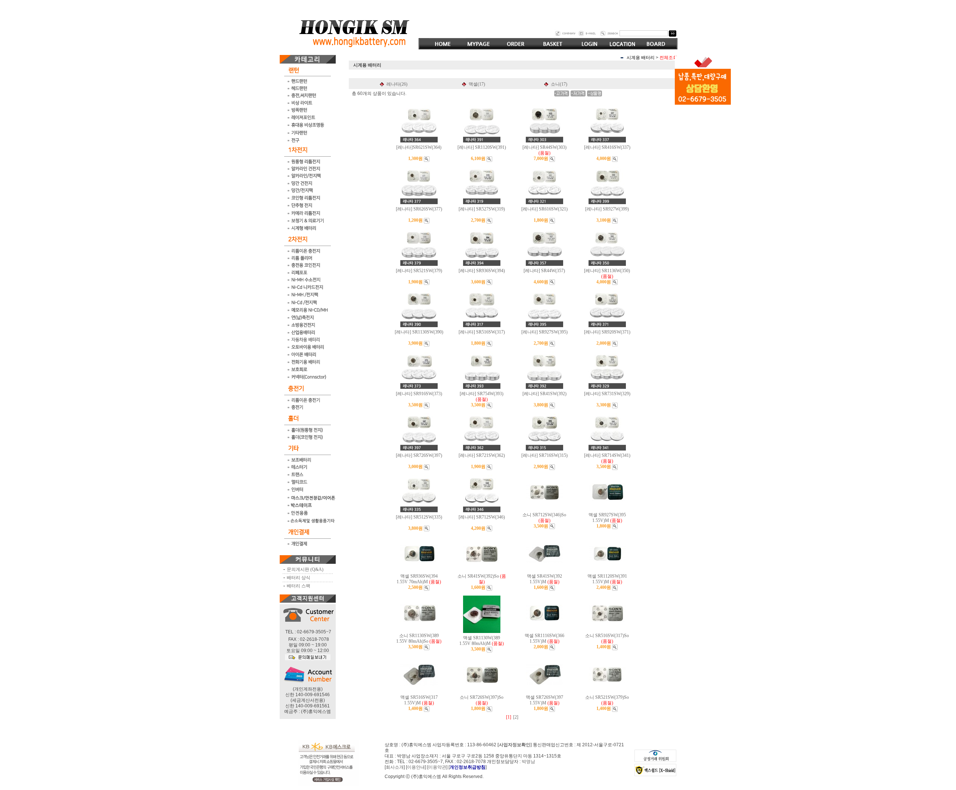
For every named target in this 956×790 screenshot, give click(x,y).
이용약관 (437, 767)
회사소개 (395, 767)
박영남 (528, 761)
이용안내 (416, 767)
